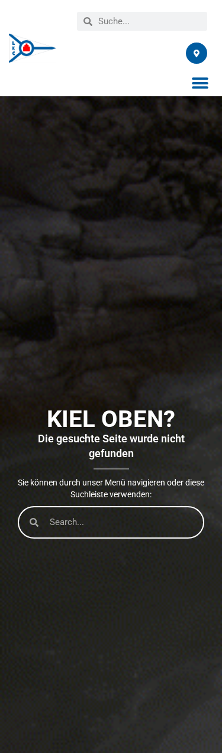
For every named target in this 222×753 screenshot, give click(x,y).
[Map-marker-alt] (196, 53)
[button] (199, 83)
